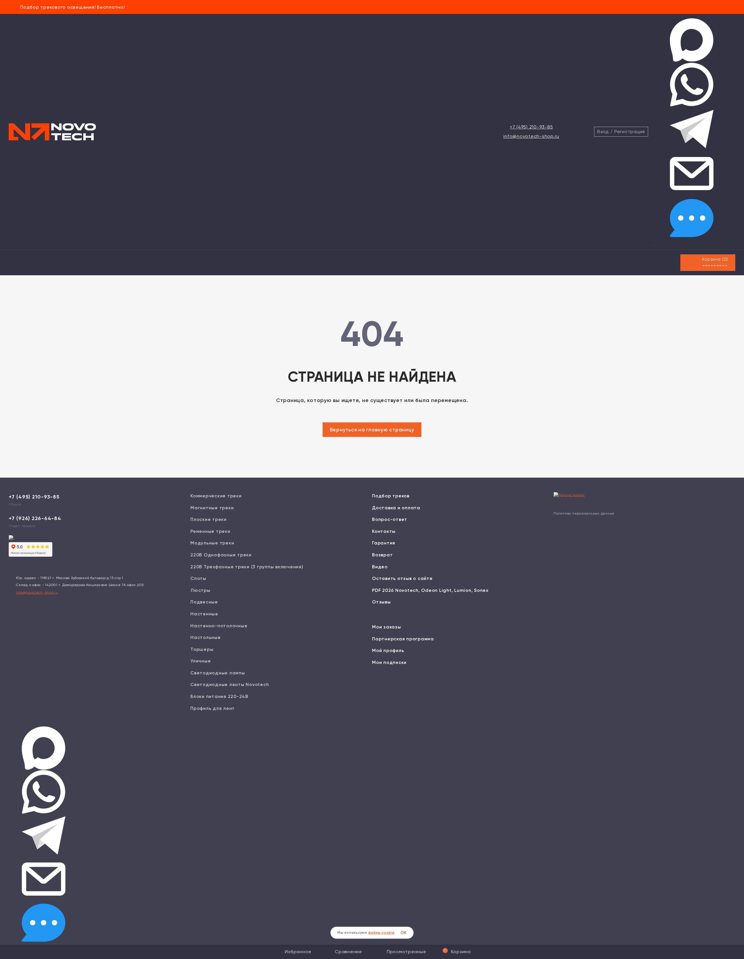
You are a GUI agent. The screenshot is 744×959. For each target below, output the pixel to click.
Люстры (200, 590)
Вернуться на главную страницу (372, 430)
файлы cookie (381, 933)
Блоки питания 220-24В (219, 696)
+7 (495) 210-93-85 (531, 127)
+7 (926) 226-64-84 (35, 518)
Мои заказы (386, 627)
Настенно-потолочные (218, 625)
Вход (603, 131)
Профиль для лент (212, 708)
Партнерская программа (403, 639)
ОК (403, 932)
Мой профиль (388, 650)
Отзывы (381, 602)
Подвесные (204, 602)
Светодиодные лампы (217, 673)
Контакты (384, 531)
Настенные (204, 614)
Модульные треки (212, 543)
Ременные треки (210, 531)
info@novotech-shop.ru (531, 136)
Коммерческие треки (216, 496)
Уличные (200, 661)
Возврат (382, 555)
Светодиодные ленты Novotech (229, 684)
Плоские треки (208, 519)
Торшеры (201, 649)
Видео (380, 566)
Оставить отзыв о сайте (402, 578)
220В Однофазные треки (221, 555)
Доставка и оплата (396, 507)
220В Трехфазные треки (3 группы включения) (246, 566)
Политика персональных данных (584, 513)
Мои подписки (389, 662)
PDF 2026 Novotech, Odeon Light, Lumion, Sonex (430, 590)
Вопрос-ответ (389, 519)
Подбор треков (390, 496)
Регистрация (629, 131)
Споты (198, 578)
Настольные (205, 637)
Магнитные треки (212, 507)
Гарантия (383, 543)
